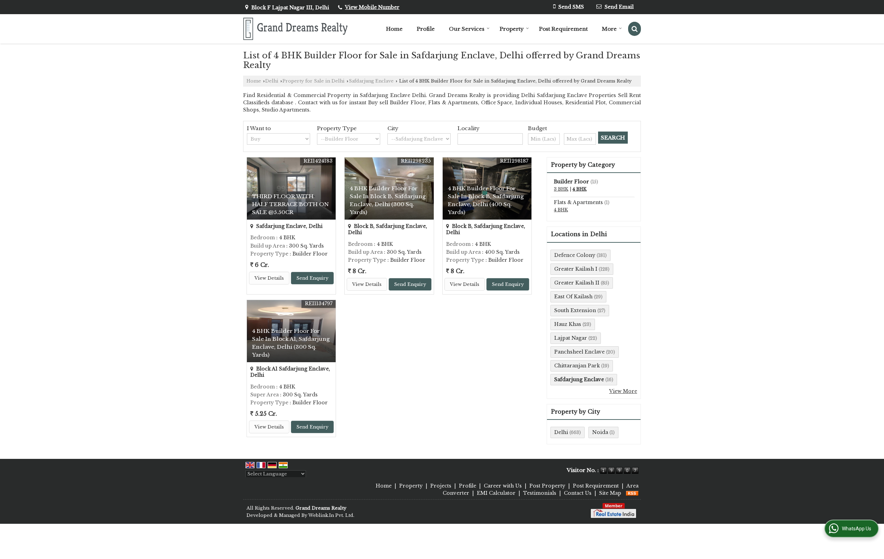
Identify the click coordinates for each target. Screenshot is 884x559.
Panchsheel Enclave (579, 352)
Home (394, 29)
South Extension (575, 310)
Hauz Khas (567, 324)
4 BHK (580, 189)
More (609, 29)
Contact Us (578, 493)
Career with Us (503, 486)
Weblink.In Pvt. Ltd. (331, 515)
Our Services (466, 29)
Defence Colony (574, 255)
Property (512, 29)
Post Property (547, 486)
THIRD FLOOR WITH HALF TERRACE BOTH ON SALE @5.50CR (290, 204)
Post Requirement (563, 29)
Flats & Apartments (578, 202)
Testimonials (539, 493)
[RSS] (632, 493)
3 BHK (561, 189)
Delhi (271, 81)
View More (623, 391)
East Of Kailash (573, 296)
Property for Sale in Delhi (313, 81)
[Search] (634, 29)
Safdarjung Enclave (371, 81)
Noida (600, 432)
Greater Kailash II (576, 283)
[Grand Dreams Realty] (295, 29)
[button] (372, 7)
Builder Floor (571, 182)
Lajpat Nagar (570, 338)
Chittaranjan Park (577, 366)
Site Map (610, 493)
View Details (269, 278)
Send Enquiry (312, 278)
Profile (426, 29)
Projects (440, 486)
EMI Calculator (496, 493)
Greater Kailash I (575, 269)
